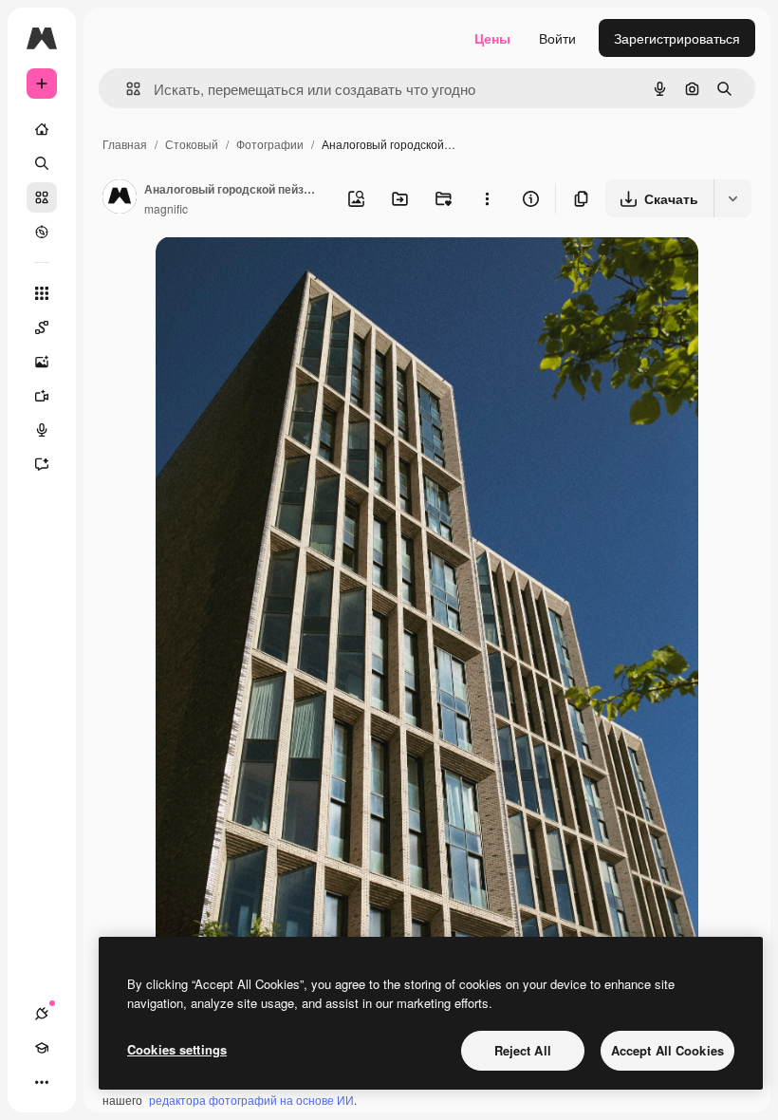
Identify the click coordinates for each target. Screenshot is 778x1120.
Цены (492, 37)
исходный (282, 273)
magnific (166, 208)
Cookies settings (177, 1049)
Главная (124, 144)
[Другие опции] (487, 198)
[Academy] (42, 1048)
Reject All (522, 1050)
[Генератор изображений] (42, 361)
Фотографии (270, 144)
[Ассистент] (42, 464)
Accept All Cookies (667, 1050)
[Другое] (42, 1082)
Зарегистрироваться (677, 37)
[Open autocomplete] (126, 89)
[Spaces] (42, 327)
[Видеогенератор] (42, 396)
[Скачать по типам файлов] (732, 198)
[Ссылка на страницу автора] (119, 198)
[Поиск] (42, 163)
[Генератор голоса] (42, 430)
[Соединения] (42, 1014)
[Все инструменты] (42, 293)
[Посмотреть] (42, 231)
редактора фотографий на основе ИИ (251, 1100)
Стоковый (191, 144)
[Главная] (42, 129)
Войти (557, 37)
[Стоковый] (42, 197)
